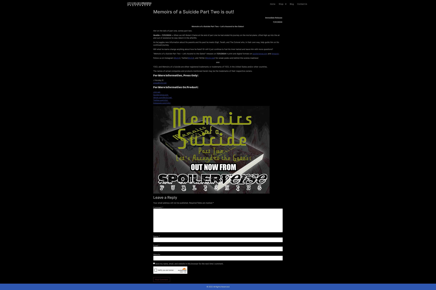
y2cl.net (157, 92)
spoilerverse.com (260, 54)
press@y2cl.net (159, 83)
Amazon (275, 54)
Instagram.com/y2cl (162, 103)
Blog (292, 4)
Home (272, 4)
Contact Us (302, 4)
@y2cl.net (210, 58)
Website (156, 254)
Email (156, 245)
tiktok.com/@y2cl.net (162, 97)
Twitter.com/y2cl (160, 100)
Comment (158, 207)
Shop (281, 4)
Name (156, 236)
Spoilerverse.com (161, 95)
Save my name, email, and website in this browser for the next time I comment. (189, 264)
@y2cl (177, 58)
